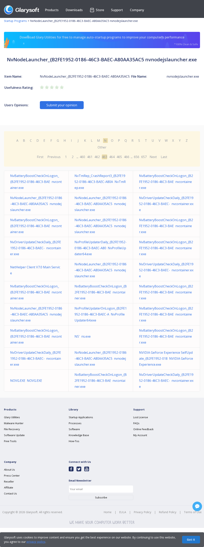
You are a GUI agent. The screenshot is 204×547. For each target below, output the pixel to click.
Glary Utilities (12, 417)
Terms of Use (193, 512)
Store (99, 10)
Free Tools (10, 441)
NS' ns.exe (83, 336)
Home (108, 512)
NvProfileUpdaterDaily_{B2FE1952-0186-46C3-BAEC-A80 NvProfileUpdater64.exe (101, 248)
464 (112, 157)
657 (144, 157)
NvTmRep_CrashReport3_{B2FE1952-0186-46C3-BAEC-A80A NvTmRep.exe (100, 182)
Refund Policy (167, 512)
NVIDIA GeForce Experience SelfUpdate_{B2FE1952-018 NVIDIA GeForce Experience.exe (166, 358)
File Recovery (12, 429)
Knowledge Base (79, 435)
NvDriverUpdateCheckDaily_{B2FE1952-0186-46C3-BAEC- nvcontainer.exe (166, 204)
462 (97, 157)
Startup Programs (15, 21)
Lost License (140, 417)
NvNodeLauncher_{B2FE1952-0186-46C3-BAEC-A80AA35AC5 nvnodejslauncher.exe (36, 204)
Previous (54, 157)
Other (102, 147)
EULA (122, 512)
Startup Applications (81, 417)
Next (153, 157)
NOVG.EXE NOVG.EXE (26, 380)
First (40, 157)
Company (137, 10)
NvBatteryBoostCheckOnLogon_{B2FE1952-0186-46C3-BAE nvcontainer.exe (36, 182)
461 (89, 157)
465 (119, 157)
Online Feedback (143, 429)
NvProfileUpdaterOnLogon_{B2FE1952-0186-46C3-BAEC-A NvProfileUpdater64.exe (101, 314)
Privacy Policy (142, 512)
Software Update (14, 435)
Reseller (9, 481)
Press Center (12, 475)
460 (82, 157)
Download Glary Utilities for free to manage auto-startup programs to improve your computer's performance (109, 40)
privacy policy (35, 542)
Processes (75, 423)
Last (164, 157)
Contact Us (10, 493)
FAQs (136, 423)
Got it (191, 539)
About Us (9, 469)
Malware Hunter (14, 423)
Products (52, 10)
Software (74, 429)
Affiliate (8, 487)
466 (126, 157)
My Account (140, 435)
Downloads (74, 10)
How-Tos (74, 441)
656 (136, 157)
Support (117, 10)
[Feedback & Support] (197, 506)
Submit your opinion (61, 105)
